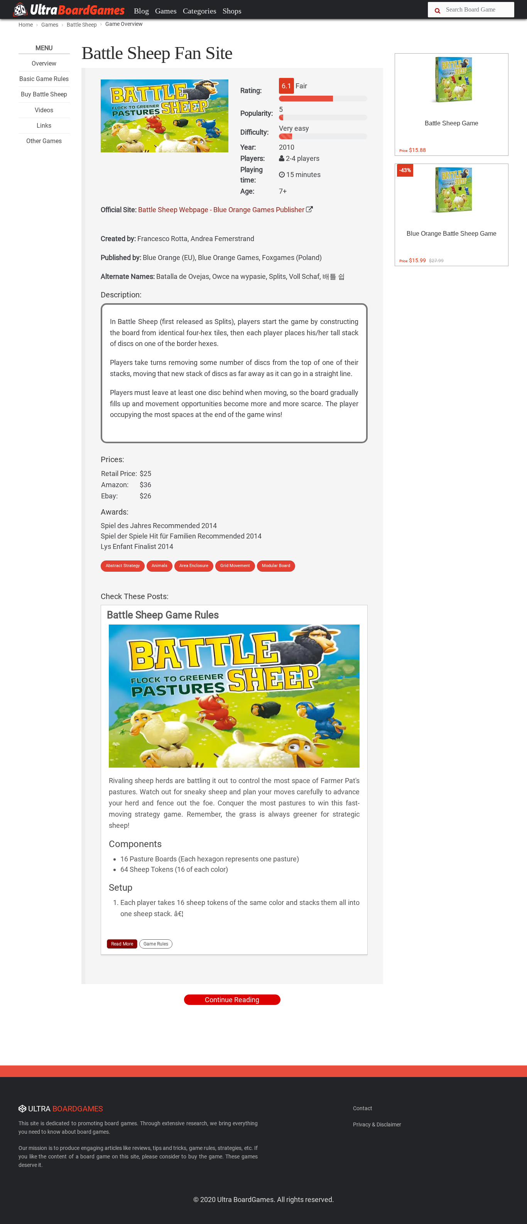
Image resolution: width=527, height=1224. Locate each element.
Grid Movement (235, 565)
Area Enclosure (193, 565)
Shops (232, 11)
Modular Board (276, 565)
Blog (141, 11)
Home (26, 25)
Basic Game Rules (44, 79)
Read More (122, 944)
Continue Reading (232, 1000)
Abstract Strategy (123, 565)
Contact (362, 1108)
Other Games (44, 141)
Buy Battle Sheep (44, 94)
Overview (44, 63)
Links (44, 125)
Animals (159, 565)
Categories (199, 11)
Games (166, 11)
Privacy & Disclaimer (377, 1124)
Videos (44, 110)
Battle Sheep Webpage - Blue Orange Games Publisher (221, 210)
